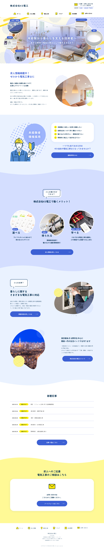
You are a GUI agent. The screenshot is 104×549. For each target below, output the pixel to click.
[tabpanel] (74, 298)
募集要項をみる (72, 155)
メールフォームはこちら (52, 504)
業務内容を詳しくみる (25, 314)
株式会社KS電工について (77, 359)
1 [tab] (71, 315)
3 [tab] (76, 315)
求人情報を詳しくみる (52, 252)
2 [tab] (74, 315)
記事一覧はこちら (52, 442)
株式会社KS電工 (52, 533)
